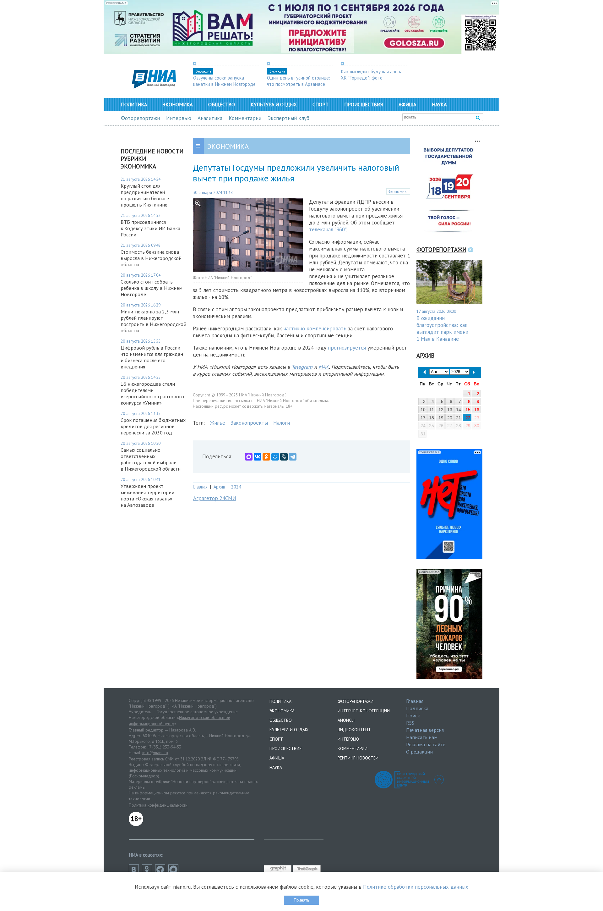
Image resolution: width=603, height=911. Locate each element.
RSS (410, 723)
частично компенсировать (315, 328)
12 (440, 409)
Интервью (178, 118)
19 (440, 417)
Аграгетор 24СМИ (214, 498)
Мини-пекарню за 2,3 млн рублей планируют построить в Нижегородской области (153, 321)
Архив (219, 487)
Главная (200, 487)
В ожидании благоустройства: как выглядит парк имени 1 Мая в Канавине (442, 328)
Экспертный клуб (288, 118)
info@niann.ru (155, 752)
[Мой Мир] (275, 457)
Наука (439, 104)
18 (431, 417)
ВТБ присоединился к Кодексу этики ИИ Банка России (150, 228)
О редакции (419, 751)
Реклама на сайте (425, 744)
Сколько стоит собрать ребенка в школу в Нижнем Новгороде (151, 288)
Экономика (178, 104)
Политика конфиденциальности (158, 805)
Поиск (413, 715)
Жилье (217, 422)
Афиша (407, 104)
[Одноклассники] (266, 457)
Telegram (301, 366)
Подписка (417, 708)
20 (449, 417)
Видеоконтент (354, 729)
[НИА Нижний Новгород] (154, 86)
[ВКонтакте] (257, 457)
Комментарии (245, 118)
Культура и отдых (274, 104)
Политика (134, 104)
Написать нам (421, 737)
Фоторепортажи (140, 118)
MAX (323, 366)
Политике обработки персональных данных (415, 886)
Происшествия (363, 104)
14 (458, 409)
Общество (221, 104)
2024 (236, 487)
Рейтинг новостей (358, 758)
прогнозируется (347, 347)
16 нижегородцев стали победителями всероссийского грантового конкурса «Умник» (152, 393)
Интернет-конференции (364, 711)
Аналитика (210, 118)
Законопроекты (249, 422)
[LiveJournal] (284, 457)
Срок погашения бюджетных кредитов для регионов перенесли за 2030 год (153, 426)
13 (449, 409)
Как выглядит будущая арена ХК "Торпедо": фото (372, 74)
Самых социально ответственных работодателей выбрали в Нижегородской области (151, 459)
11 (431, 409)
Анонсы (346, 720)
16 (476, 409)
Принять (301, 900)
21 (458, 417)
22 (467, 417)
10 (423, 409)
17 (423, 417)
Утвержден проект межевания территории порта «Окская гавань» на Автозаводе (147, 495)
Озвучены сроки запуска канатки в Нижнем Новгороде (224, 81)
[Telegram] (292, 457)
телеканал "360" (327, 229)
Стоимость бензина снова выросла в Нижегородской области (151, 258)
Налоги (281, 422)
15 (467, 409)
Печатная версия (425, 730)
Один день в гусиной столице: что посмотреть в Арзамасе (298, 81)
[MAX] (249, 457)
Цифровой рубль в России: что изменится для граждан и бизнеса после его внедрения (152, 357)
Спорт (320, 104)
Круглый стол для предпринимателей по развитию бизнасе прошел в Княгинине (145, 195)
